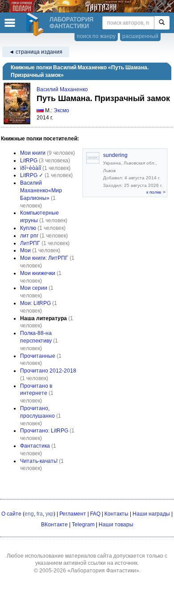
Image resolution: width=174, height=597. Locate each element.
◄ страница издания (35, 52)
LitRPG (28, 160)
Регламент (72, 514)
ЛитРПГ (30, 243)
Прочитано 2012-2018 (48, 371)
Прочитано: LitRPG (44, 431)
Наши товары (116, 524)
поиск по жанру (96, 36)
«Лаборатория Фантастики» (103, 570)
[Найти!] (162, 23)
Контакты (116, 514)
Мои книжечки (37, 273)
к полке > (156, 192)
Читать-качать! (39, 461)
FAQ (95, 514)
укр (50, 514)
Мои (25, 250)
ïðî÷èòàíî (30, 168)
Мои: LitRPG (35, 303)
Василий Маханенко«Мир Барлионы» (41, 190)
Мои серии (33, 288)
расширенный (140, 36)
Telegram (83, 524)
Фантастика (35, 446)
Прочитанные (37, 356)
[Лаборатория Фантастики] (36, 25)
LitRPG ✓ (31, 175)
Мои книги (33, 153)
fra (40, 514)
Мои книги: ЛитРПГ (44, 258)
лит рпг (29, 236)
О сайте (11, 514)
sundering (115, 155)
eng (29, 514)
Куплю (28, 228)
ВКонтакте (54, 524)
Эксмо (61, 110)
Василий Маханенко (62, 89)
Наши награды (151, 514)
